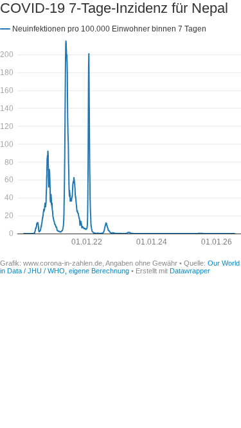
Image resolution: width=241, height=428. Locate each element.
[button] (103, 28)
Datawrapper (190, 271)
